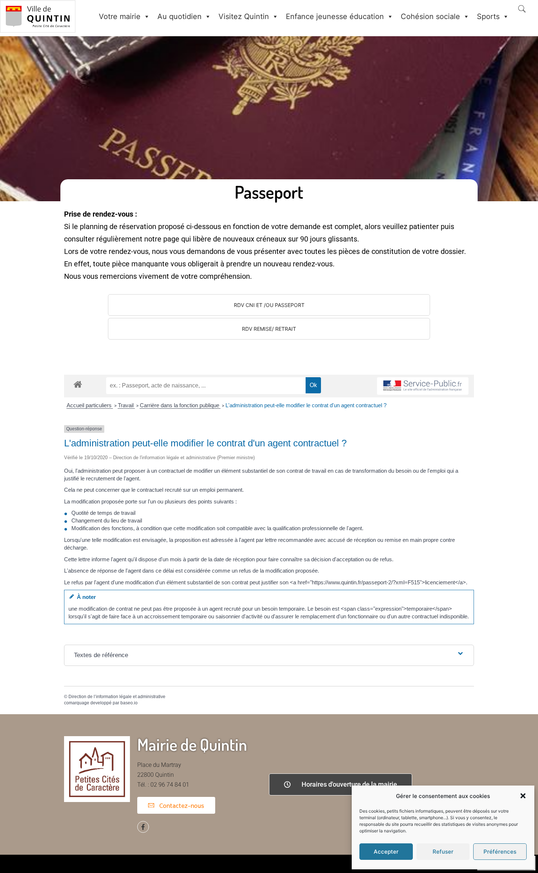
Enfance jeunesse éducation (335, 16)
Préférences (499, 851)
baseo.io (129, 702)
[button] (523, 795)
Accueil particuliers (90, 405)
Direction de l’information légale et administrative (116, 696)
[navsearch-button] (522, 9)
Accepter (386, 851)
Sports (488, 16)
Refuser (443, 851)
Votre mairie (120, 16)
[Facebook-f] (143, 827)
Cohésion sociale (430, 16)
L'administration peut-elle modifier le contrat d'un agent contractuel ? (305, 405)
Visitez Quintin (243, 16)
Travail (126, 405)
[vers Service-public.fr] (422, 386)
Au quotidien (179, 16)
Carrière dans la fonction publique (180, 405)
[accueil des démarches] (78, 384)
